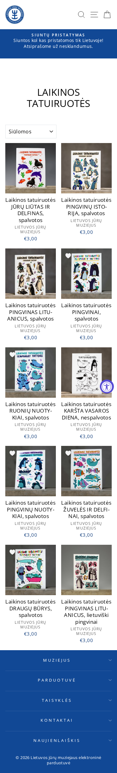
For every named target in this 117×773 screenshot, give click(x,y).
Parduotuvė (57, 680)
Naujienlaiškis (57, 740)
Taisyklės (57, 700)
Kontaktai (57, 720)
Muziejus (57, 660)
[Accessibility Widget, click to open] (107, 387)
